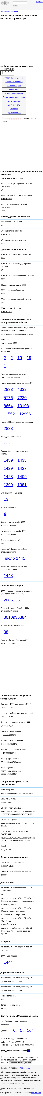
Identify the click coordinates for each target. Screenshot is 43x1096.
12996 (25, 414)
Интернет (14, 109)
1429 (8, 468)
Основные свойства (14, 82)
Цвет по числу (14, 105)
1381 (22, 484)
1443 (8, 575)
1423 (8, 476)
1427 (22, 468)
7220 (22, 397)
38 (6, 631)
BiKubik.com (25, 1068)
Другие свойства (14, 113)
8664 (8, 405)
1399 (8, 484)
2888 (8, 389)
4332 (22, 389)
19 (19, 357)
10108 (23, 405)
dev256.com (36, 1093)
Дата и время (14, 101)
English (39, 2)
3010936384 (15, 617)
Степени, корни (14, 86)
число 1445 (14, 558)
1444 (8, 962)
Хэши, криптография (14, 93)
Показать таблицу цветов (20, 1063)
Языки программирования (14, 97)
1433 (22, 460)
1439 (8, 460)
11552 (9, 414)
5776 (8, 397)
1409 (22, 476)
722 (7, 443)
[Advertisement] (21, 42)
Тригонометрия (14, 89)
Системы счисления (14, 78)
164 (30, 1030)
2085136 (12, 600)
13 (6, 499)
